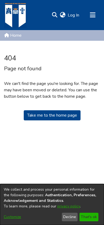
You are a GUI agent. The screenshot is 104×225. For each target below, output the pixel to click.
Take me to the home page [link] (52, 115)
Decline (69, 216)
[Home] (15, 15)
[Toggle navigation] (92, 15)
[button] (54, 15)
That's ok (89, 216)
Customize (12, 216)
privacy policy (68, 206)
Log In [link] (74, 15)
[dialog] (52, 204)
